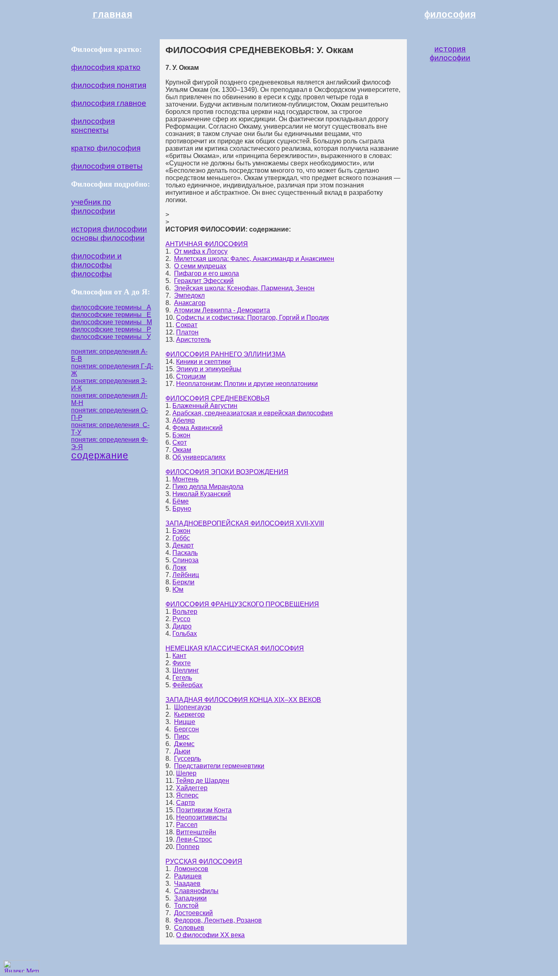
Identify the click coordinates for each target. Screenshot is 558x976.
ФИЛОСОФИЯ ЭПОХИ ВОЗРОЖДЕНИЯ (226, 471)
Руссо (181, 618)
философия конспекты (93, 125)
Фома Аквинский (197, 427)
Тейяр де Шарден (202, 780)
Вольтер (184, 611)
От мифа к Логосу (201, 251)
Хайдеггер (192, 787)
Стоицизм (191, 376)
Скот (179, 442)
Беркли (183, 582)
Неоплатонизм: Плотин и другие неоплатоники (247, 383)
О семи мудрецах (200, 266)
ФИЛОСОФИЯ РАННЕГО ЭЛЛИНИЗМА (225, 354)
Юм (177, 589)
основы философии (108, 238)
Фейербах (187, 685)
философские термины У (111, 336)
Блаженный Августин (204, 405)
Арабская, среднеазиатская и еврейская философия (252, 413)
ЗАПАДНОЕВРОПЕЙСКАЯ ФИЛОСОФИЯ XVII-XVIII (244, 523)
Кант (179, 655)
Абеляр (183, 420)
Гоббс (181, 538)
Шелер (186, 773)
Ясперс (187, 795)
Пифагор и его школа (206, 273)
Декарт (183, 545)
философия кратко (106, 67)
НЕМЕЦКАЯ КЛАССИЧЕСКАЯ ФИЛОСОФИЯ (234, 648)
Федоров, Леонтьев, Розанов (218, 920)
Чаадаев (187, 883)
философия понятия (108, 85)
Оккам (181, 449)
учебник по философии (93, 206)
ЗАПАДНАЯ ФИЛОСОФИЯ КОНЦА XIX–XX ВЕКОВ (243, 699)
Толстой (186, 905)
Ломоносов (191, 868)
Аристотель (193, 339)
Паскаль (185, 552)
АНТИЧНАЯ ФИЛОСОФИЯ (206, 244)
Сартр (185, 802)
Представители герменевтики (219, 765)
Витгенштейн (196, 832)
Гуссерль (187, 758)
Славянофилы (196, 890)
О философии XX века (210, 934)
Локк (179, 567)
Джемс (184, 743)
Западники (190, 898)
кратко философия (106, 148)
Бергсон (186, 729)
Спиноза (185, 560)
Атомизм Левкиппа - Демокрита (222, 310)
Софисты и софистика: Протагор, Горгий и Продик (252, 317)
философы (91, 274)
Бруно (181, 508)
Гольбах (184, 633)
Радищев (188, 876)
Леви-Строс (194, 839)
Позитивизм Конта (204, 810)
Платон (187, 332)
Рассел (186, 824)
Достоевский (193, 912)
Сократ (186, 324)
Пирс (182, 736)
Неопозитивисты (201, 817)
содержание (99, 456)
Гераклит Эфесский (204, 280)
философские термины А (111, 307)
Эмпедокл (189, 295)
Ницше (184, 721)
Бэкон (181, 435)
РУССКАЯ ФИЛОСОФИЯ (203, 861)
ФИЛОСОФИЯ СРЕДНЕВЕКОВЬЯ (217, 398)
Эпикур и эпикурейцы (208, 368)
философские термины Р (111, 329)
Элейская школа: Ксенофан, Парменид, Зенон (244, 288)
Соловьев (189, 927)
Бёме (180, 501)
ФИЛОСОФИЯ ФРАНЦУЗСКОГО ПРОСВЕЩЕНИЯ (242, 604)
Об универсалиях (198, 457)
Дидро (182, 626)
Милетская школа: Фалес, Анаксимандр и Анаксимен (254, 258)
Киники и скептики (203, 361)
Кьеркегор (189, 714)
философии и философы (96, 260)
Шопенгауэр (192, 707)
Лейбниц (185, 574)
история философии (109, 229)
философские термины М (111, 322)
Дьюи (182, 751)
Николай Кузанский (201, 493)
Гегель (182, 677)
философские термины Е (111, 314)
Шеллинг (185, 670)
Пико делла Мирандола (207, 486)
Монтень (185, 479)
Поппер (187, 846)
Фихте (181, 663)
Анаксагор (189, 302)
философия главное (108, 103)
